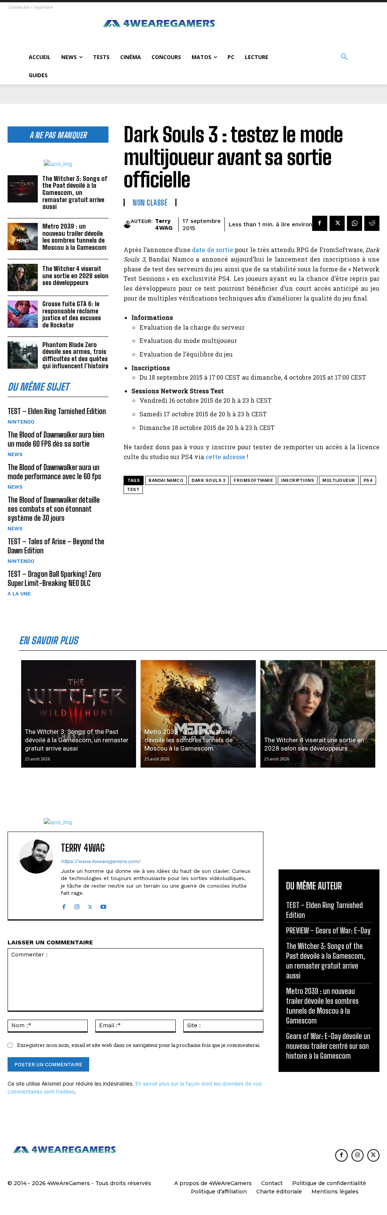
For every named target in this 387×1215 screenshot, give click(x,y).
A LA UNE (19, 593)
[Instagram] (77, 905)
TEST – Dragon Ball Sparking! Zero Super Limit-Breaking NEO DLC (54, 578)
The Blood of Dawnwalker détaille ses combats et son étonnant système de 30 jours (54, 508)
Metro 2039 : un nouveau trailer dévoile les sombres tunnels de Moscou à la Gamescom (74, 236)
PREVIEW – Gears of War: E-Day (328, 930)
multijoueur (338, 480)
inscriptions (297, 480)
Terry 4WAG (163, 224)
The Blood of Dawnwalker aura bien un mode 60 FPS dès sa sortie (56, 439)
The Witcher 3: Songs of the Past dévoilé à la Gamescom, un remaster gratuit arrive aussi (74, 192)
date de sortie (212, 250)
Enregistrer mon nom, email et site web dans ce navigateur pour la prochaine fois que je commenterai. (138, 1045)
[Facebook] (319, 223)
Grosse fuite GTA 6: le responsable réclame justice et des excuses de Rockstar (71, 314)
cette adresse (225, 457)
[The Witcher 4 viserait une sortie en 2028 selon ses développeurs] (23, 277)
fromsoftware (253, 480)
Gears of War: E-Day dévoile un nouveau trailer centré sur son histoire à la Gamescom (328, 1045)
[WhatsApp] (354, 223)
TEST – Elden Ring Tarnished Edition (57, 411)
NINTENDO (21, 421)
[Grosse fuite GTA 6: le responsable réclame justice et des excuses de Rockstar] (23, 314)
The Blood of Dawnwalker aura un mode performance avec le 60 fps (54, 472)
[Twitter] (337, 223)
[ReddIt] (371, 223)
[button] (344, 57)
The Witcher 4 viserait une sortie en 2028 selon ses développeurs (75, 276)
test (133, 489)
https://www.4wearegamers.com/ (100, 861)
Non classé (150, 202)
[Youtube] (103, 905)
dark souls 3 (208, 480)
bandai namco (166, 480)
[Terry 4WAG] (127, 224)
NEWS (15, 454)
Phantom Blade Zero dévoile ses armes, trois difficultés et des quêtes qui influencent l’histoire (75, 355)
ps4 (368, 480)
